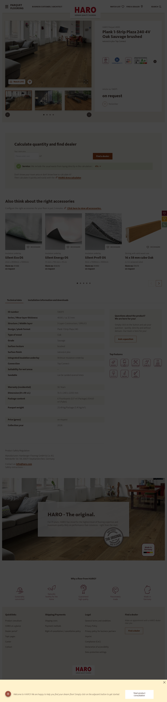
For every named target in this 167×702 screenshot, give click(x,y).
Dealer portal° (11, 631)
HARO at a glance (13, 626)
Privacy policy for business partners (100, 631)
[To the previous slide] (7, 114)
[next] (159, 283)
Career (8, 641)
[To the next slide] (89, 114)
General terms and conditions (98, 620)
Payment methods (53, 626)
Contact (8, 647)
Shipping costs (51, 620)
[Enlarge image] (86, 81)
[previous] (151, 283)
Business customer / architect (47, 7)
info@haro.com (24, 464)
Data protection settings (95, 652)
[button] (164, 213)
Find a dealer (102, 156)
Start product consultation (139, 694)
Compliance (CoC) (93, 641)
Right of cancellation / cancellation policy (63, 631)
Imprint (88, 636)
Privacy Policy (91, 626)
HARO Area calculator (69, 177)
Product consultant (13, 620)
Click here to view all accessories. (84, 208)
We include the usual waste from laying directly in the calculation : (62, 166)
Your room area (20, 151)
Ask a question (125, 339)
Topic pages (10, 636)
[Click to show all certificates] (155, 61)
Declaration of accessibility (97, 647)
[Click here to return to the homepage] (83, 670)
